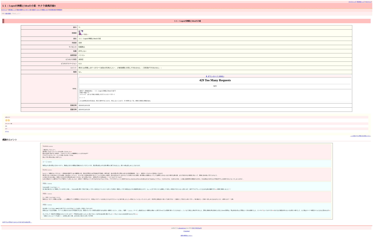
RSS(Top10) (198, 228)
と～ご (45, 161)
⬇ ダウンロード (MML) (215, 76)
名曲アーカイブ (36, 9)
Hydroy (45, 170)
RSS (193, 228)
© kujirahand (186, 231)
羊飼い (85, 34)
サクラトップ (352, 2)
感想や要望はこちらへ (186, 235)
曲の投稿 (19, 9)
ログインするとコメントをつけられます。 (17, 222)
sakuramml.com (182, 228)
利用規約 (59, 9)
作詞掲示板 (52, 9)
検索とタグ (45, 9)
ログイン (368, 2)
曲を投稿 (8, 13)
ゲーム (7, 131)
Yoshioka (45, 146)
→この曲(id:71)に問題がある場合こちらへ (360, 135)
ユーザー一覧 (27, 9)
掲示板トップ (361, 2)
